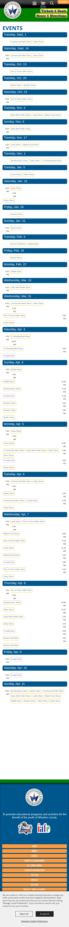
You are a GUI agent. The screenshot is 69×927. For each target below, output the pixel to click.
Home (34, 846)
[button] (54, 4)
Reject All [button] (24, 914)
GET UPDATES (63, 2)
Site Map (34, 884)
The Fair (34, 875)
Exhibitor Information (34, 870)
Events (34, 855)
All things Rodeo (34, 865)
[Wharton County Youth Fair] (13, 10)
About (34, 850)
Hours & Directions (51, 15)
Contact (34, 879)
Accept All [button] (44, 914)
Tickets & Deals (53, 11)
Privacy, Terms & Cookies (34, 889)
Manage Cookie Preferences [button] (34, 921)
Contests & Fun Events (34, 860)
